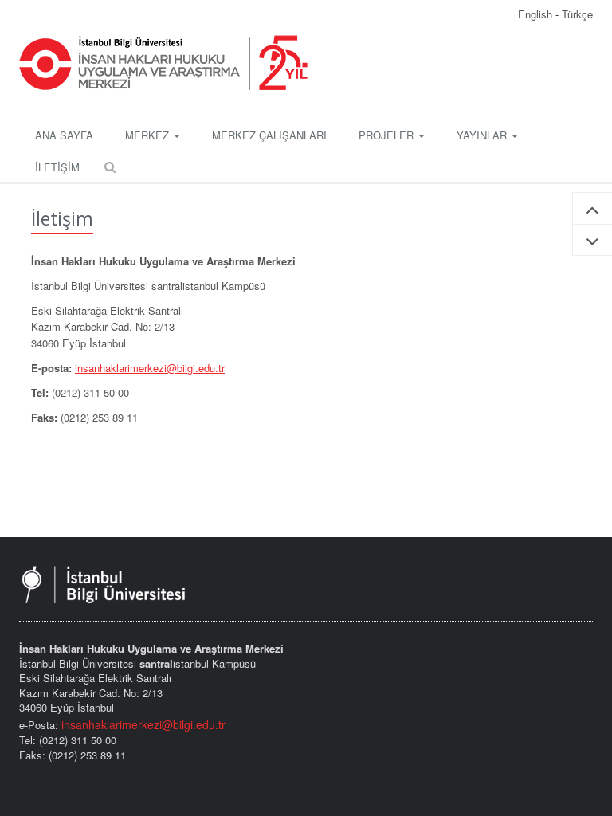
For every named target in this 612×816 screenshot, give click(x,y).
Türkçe (577, 14)
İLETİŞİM (57, 167)
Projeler (388, 135)
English (536, 14)
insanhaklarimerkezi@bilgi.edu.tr (150, 367)
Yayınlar (483, 135)
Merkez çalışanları (269, 135)
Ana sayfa (64, 135)
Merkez (148, 135)
